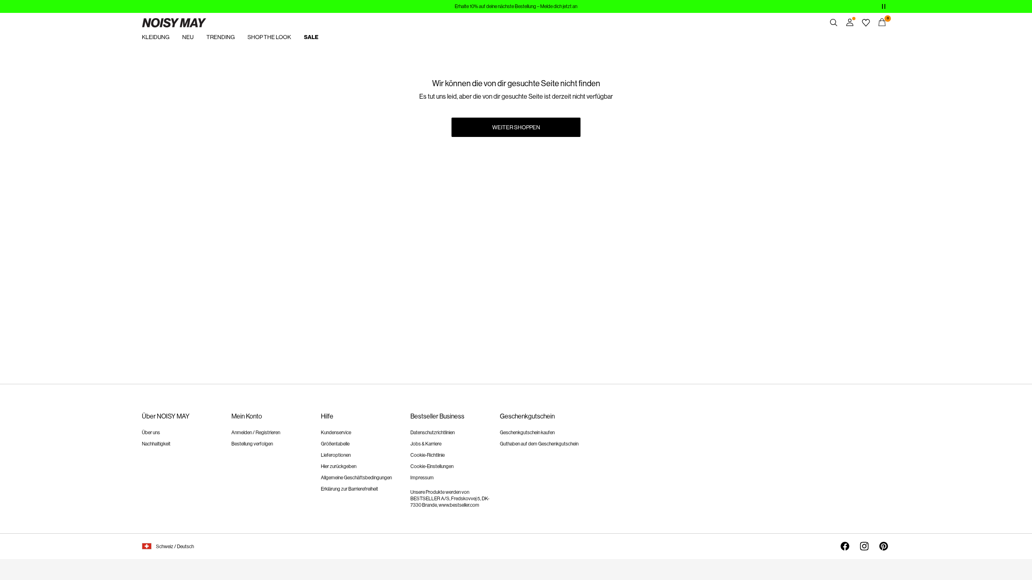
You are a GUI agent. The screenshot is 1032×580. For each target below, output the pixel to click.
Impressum (422, 478)
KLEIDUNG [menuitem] (155, 37)
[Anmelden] (850, 22)
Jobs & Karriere (425, 444)
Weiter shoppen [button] (516, 127)
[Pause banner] (883, 6)
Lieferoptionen (336, 455)
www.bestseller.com (459, 505)
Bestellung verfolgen (252, 444)
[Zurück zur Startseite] (174, 22)
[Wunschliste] (866, 22)
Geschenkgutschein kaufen (527, 432)
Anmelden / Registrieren (255, 432)
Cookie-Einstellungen (432, 466)
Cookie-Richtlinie (427, 455)
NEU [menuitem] (188, 37)
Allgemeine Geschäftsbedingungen (356, 478)
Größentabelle (335, 444)
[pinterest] (883, 546)
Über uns (151, 432)
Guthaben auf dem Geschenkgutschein (539, 444)
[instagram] (864, 546)
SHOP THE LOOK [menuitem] (269, 37)
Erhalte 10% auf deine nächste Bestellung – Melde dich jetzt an (516, 6)
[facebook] (844, 546)
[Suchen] (834, 22)
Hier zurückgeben (338, 466)
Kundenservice (336, 432)
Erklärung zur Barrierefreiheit (349, 489)
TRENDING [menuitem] (220, 37)
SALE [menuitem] (311, 37)
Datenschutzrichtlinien (432, 432)
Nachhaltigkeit (156, 444)
